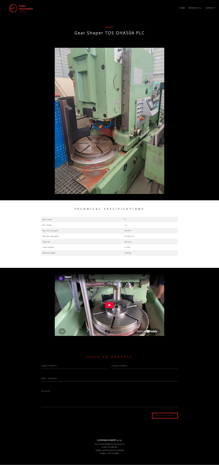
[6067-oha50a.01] (109, 193)
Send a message (165, 416)
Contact (210, 8)
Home (182, 8)
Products (193, 8)
